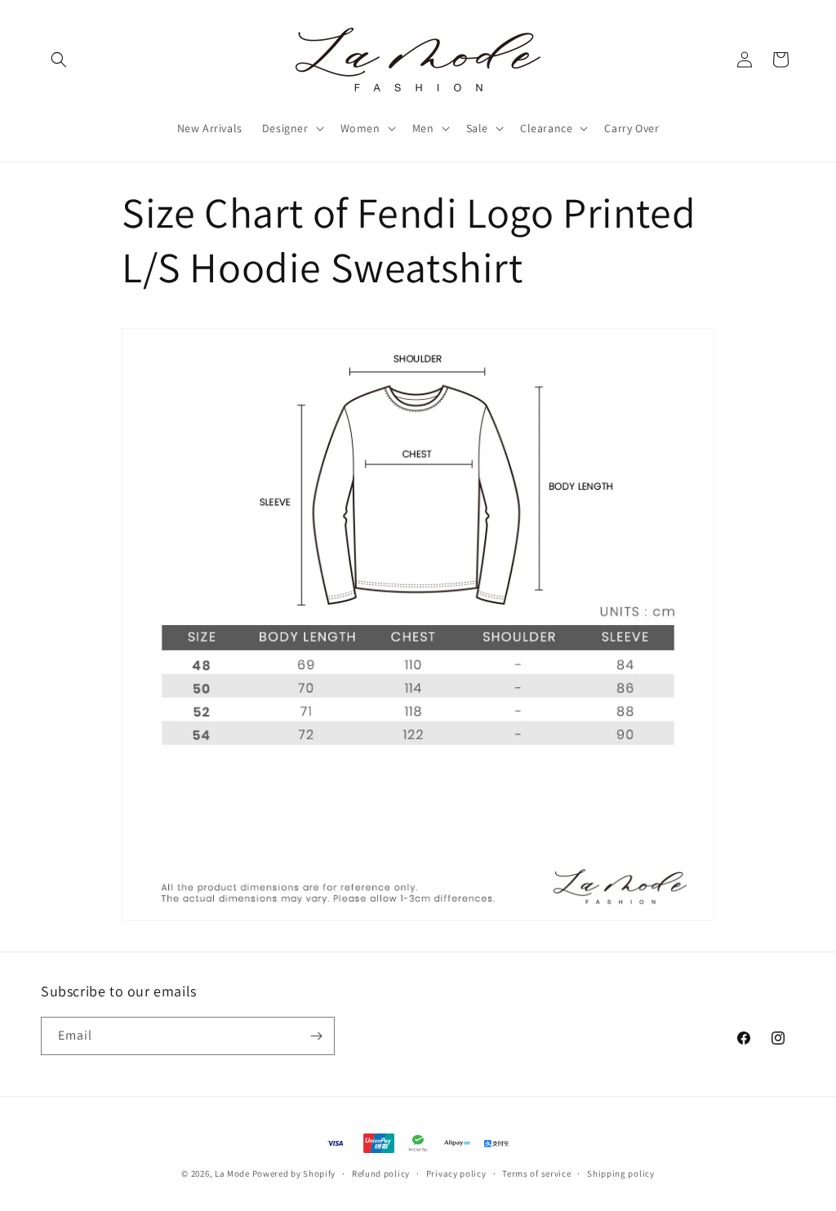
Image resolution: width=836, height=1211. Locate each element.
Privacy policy (456, 1173)
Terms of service (536, 1173)
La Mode (232, 1173)
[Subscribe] (316, 1036)
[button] (59, 60)
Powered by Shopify (294, 1173)
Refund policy (381, 1173)
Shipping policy (621, 1173)
